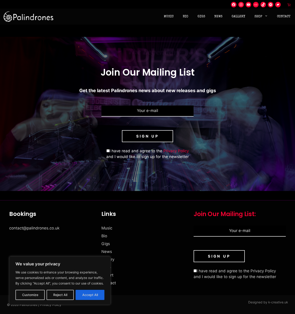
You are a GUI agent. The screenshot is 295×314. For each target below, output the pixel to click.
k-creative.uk (278, 302)
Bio (185, 16)
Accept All (90, 295)
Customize (30, 295)
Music (169, 16)
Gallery (238, 16)
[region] (60, 280)
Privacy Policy (176, 151)
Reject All (60, 295)
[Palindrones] (28, 17)
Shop (258, 16)
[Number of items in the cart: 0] (289, 5)
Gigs (201, 16)
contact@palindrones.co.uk (34, 228)
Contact (283, 16)
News (218, 16)
